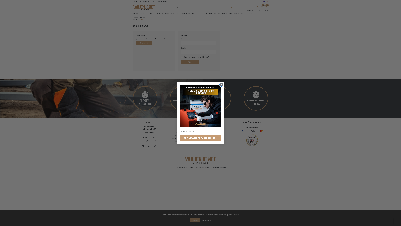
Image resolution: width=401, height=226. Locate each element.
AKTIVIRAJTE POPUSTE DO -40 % (201, 138)
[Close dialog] (221, 85)
